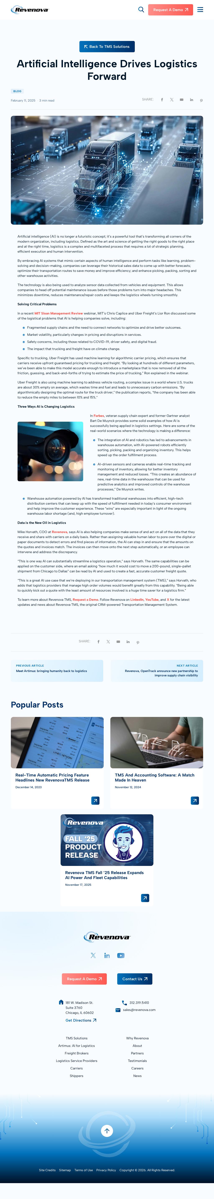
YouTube (152, 600)
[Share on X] (171, 99)
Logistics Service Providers (76, 1061)
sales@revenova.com (139, 1010)
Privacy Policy (106, 1170)
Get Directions (78, 1020)
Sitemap (65, 1170)
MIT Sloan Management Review (58, 313)
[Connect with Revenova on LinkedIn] (107, 955)
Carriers (76, 1068)
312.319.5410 (139, 1003)
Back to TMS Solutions (109, 46)
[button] (141, 10)
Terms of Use (83, 1170)
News (137, 1076)
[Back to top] (107, 1131)
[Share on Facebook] (162, 99)
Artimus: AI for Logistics (76, 1046)
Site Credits (47, 1170)
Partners (137, 1053)
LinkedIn (137, 600)
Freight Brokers (77, 1053)
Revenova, (60, 532)
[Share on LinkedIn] (191, 99)
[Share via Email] (181, 99)
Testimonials (137, 1061)
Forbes (99, 416)
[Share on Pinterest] (201, 100)
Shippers (76, 1076)
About (137, 1046)
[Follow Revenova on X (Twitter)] (93, 955)
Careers (137, 1068)
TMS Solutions (77, 1038)
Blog (17, 91)
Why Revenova (137, 1038)
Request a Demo (168, 10)
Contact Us (132, 979)
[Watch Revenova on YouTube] (121, 955)
